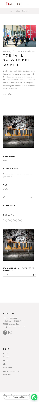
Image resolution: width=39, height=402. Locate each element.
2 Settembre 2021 (29, 51)
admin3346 (15, 51)
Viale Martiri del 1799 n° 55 (13, 321)
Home (5, 353)
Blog (5, 364)
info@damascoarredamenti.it (14, 327)
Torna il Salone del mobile (16, 60)
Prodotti (6, 360)
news (5, 51)
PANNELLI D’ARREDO (11, 371)
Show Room (7, 367)
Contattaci (7, 375)
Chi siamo (6, 357)
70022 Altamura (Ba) (11, 324)
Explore (6, 189)
